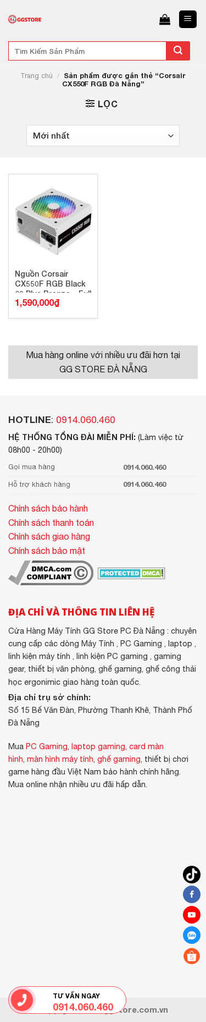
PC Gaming (47, 746)
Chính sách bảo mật (46, 551)
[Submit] (178, 51)
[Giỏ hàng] (164, 19)
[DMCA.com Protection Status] (130, 572)
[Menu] (188, 19)
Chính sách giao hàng (49, 536)
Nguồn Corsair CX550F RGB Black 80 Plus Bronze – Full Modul (53, 281)
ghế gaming (119, 758)
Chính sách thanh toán (51, 523)
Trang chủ (36, 76)
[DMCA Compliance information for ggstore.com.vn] (50, 572)
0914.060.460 (85, 419)
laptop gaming (98, 746)
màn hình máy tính (60, 758)
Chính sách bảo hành (48, 508)
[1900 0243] (22, 1000)
